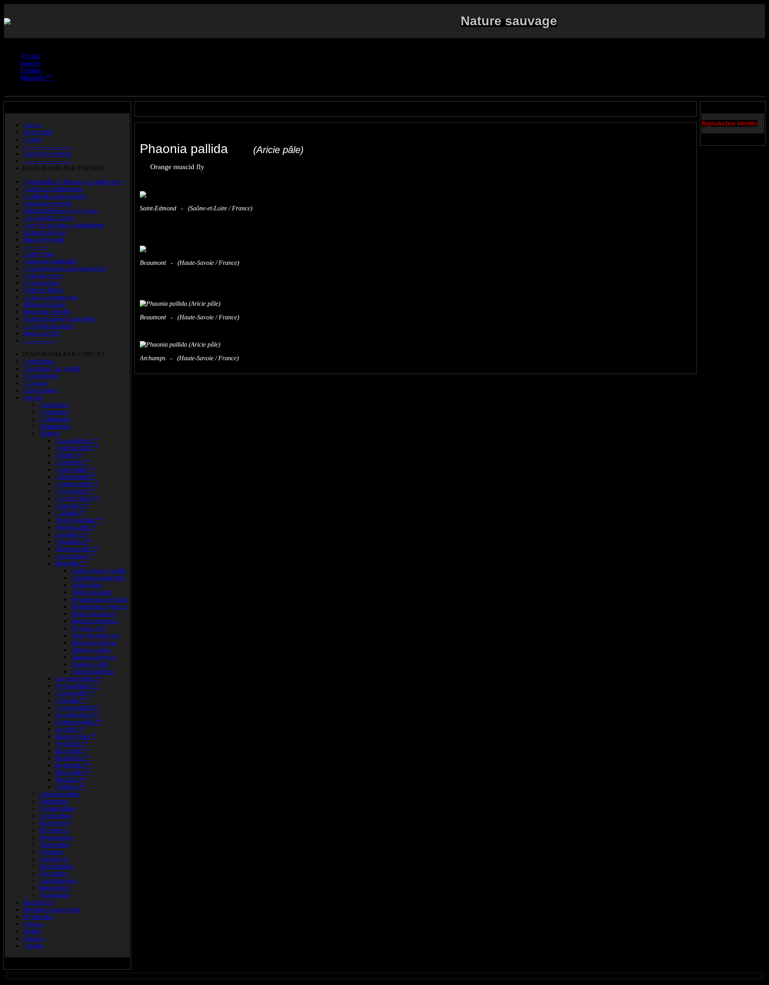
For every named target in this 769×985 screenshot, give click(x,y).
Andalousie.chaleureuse (52, 189)
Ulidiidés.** (69, 786)
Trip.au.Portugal (42, 239)
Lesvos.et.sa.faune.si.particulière (63, 225)
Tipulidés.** (70, 779)
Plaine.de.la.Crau (44, 232)
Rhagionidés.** (74, 693)
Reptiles (32, 945)
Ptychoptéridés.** (77, 685)
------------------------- (47, 146)
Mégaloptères (55, 837)
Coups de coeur (42, 275)
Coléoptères (53, 411)
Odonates (50, 851)
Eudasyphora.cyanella (98, 570)
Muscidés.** (70, 563)
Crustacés (34, 382)
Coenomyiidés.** (76, 498)
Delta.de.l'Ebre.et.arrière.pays (59, 210)
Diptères (49, 433)
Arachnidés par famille (51, 368)
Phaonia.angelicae (93, 642)
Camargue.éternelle (46, 203)
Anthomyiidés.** (76, 447)
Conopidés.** (72, 505)
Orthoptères (53, 859)
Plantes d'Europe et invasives (59, 318)
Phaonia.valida (89, 664)
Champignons (40, 375)
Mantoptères (54, 822)
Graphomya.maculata (97, 577)
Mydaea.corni (87, 628)
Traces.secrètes (41, 333)
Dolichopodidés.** (78, 520)
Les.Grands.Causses (48, 217)
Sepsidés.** (69, 729)
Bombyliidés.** (74, 469)
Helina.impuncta (91, 592)
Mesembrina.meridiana (99, 599)
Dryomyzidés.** (75, 527)
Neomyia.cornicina (94, 635)
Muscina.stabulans (93, 621)
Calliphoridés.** (75, 476)
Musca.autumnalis (93, 613)
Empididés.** (71, 534)
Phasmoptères (55, 866)
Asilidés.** (68, 455)
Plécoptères (52, 873)
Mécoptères (53, 830)
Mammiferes (38, 902)
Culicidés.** (70, 512)
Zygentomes (54, 895)
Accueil (32, 124)
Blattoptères (53, 404)
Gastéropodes (39, 390)
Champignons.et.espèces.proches (64, 268)
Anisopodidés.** (75, 440)
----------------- (39, 340)
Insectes (32, 397)
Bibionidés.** (72, 462)
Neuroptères (53, 844)
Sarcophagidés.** (76, 714)
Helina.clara (85, 584)
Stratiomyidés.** (75, 736)
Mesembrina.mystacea (98, 606)
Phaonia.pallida (89, 649)
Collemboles (54, 419)
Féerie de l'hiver (42, 290)
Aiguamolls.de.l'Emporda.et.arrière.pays (73, 181)
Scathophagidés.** (78, 722)
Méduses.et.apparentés (50, 909)
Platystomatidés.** (78, 678)
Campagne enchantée (49, 261)
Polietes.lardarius (91, 671)
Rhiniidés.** (70, 700)
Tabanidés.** (71, 750)
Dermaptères (54, 426)
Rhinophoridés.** (77, 707)
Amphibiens (37, 361)
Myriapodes (37, 916)
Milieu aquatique (43, 304)
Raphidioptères (57, 880)
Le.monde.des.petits (47, 326)
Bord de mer (38, 253)
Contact (32, 139)
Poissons (33, 938)
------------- (35, 246)
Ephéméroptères (58, 794)
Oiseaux (32, 923)
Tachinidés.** (72, 758)
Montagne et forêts (46, 311)
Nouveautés (37, 132)
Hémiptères (52, 801)
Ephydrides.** (72, 541)
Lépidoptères (54, 815)
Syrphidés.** (71, 743)
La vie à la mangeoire (49, 297)
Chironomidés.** (76, 483)
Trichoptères (54, 887)
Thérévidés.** (72, 772)
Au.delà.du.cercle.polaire (54, 196)
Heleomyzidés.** (76, 548)
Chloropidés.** (73, 491)
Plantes (31, 931)
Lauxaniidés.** (73, 556)
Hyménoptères (56, 808)
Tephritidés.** (72, 765)
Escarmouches (40, 282)
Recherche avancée (46, 153)
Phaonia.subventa (92, 657)
